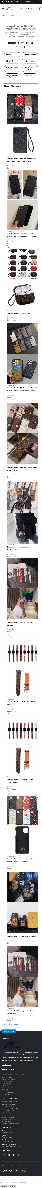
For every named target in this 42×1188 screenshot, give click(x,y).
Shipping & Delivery (8, 1079)
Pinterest (14, 1155)
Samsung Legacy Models (10, 1124)
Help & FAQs (6, 1073)
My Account (6, 1083)
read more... (6, 1065)
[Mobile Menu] (3, 8)
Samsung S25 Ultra (8, 1119)
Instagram (19, 1155)
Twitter (9, 1155)
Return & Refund (7, 1088)
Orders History (7, 1081)
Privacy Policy (6, 1090)
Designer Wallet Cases (9, 1104)
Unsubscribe (6, 1094)
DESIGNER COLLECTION (9, 1102)
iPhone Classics (7, 1121)
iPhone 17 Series (7, 1115)
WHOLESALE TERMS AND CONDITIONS (14, 1075)
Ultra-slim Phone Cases (10, 1108)
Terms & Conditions (8, 1092)
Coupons (5, 1086)
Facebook (4, 1155)
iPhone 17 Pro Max (8, 1117)
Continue (12, 1187)
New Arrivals (6, 1113)
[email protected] (28, 8)
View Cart (4, 1187)
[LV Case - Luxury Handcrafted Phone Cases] (10, 8)
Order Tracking (7, 1077)
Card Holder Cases (8, 1106)
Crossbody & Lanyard (9, 1110)
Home (3, 15)
